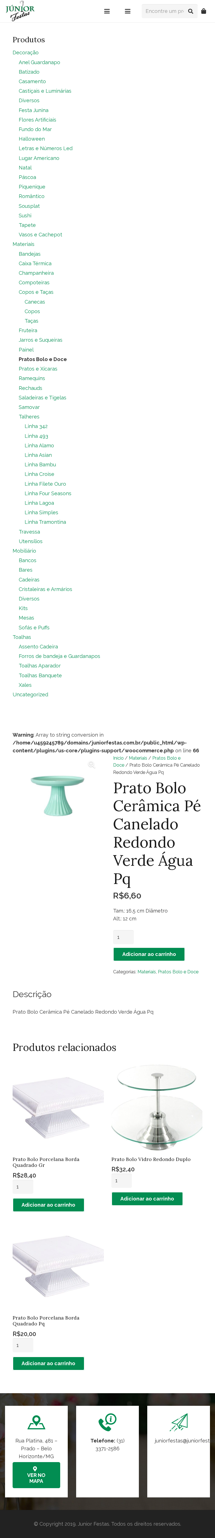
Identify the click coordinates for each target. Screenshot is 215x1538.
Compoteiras (34, 282)
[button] (107, 11)
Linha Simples (41, 512)
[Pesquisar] (191, 11)
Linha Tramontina (45, 522)
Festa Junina (33, 110)
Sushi (25, 215)
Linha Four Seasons (48, 493)
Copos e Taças (36, 292)
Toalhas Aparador (40, 666)
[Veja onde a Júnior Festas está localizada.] (36, 1451)
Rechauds (30, 388)
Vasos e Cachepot (40, 235)
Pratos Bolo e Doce (178, 971)
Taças (31, 321)
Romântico (32, 196)
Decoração (26, 52)
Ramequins (32, 378)
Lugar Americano (39, 158)
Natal (25, 168)
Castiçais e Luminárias (45, 91)
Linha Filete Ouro (45, 484)
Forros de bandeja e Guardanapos (59, 656)
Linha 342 (36, 426)
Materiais (138, 758)
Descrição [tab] (32, 994)
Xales (25, 685)
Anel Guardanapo (39, 62)
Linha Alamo (39, 445)
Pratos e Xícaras (38, 369)
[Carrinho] (204, 11)
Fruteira (28, 330)
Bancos (27, 560)
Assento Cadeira (38, 647)
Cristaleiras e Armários (45, 589)
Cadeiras (29, 580)
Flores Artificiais (37, 120)
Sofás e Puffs (34, 627)
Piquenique (32, 187)
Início (118, 758)
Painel (26, 350)
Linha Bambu (40, 464)
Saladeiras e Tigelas (42, 398)
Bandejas (30, 254)
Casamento (32, 81)
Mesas (26, 618)
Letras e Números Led (46, 148)
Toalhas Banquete (40, 675)
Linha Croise (39, 474)
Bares (25, 570)
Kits (23, 608)
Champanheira (36, 273)
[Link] (178, 1451)
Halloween (32, 139)
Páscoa (27, 177)
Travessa (29, 532)
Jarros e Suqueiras (40, 340)
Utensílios (31, 541)
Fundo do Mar (35, 129)
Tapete (27, 225)
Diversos (29, 100)
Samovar (29, 407)
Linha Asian (38, 455)
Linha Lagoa (39, 503)
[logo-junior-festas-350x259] (20, 11)
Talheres (29, 417)
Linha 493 (36, 436)
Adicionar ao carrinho (149, 954)
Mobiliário (24, 551)
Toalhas (22, 637)
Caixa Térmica (35, 263)
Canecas (35, 302)
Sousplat (29, 206)
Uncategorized (30, 694)
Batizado (29, 72)
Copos (32, 311)
